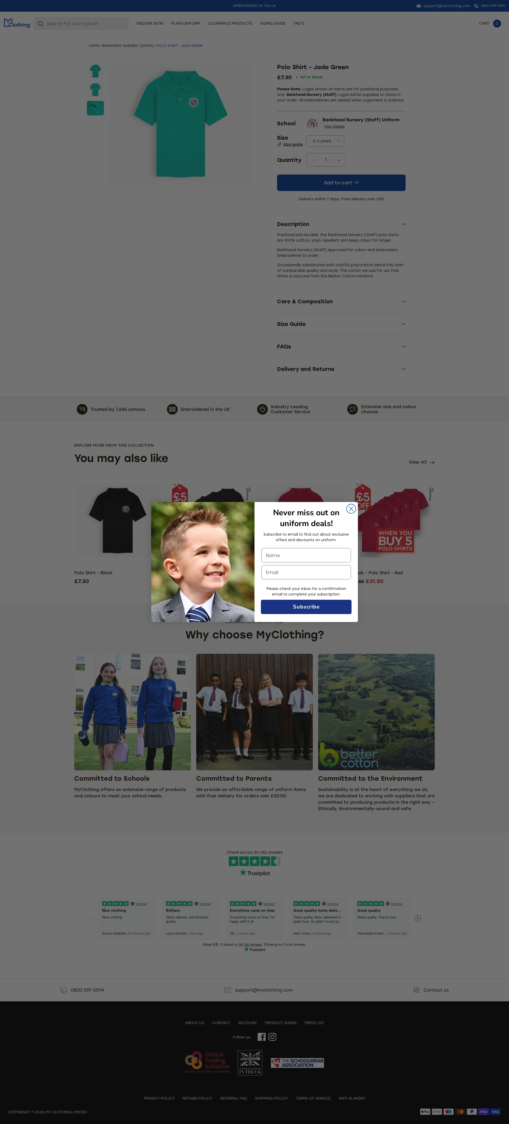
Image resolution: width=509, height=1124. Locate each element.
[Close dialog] (351, 508)
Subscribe (306, 606)
